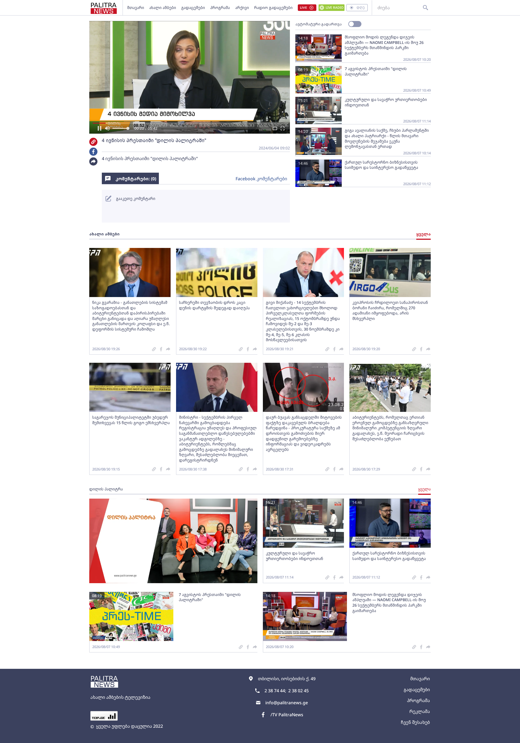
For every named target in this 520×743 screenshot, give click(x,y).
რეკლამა (419, 711)
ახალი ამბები (162, 7)
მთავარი (135, 7)
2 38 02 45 (298, 691)
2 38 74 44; (275, 691)
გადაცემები (193, 7)
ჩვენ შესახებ (415, 722)
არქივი (242, 7)
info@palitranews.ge (286, 703)
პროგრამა (220, 7)
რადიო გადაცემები (273, 7)
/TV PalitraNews (287, 715)
